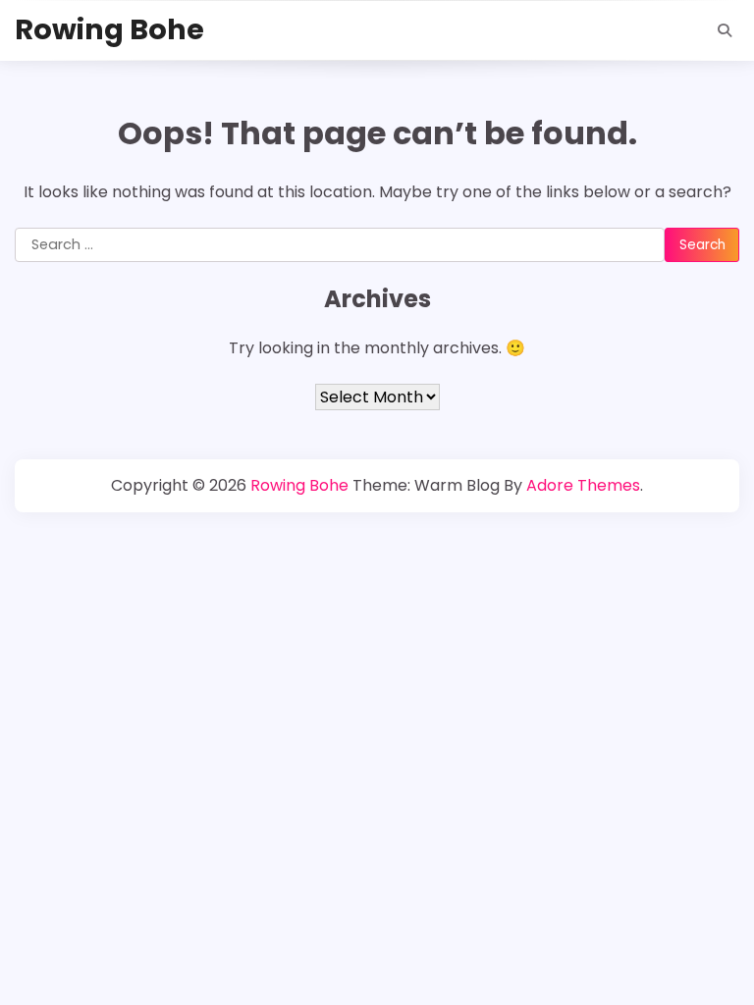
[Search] (724, 30)
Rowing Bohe (109, 29)
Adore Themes (583, 485)
